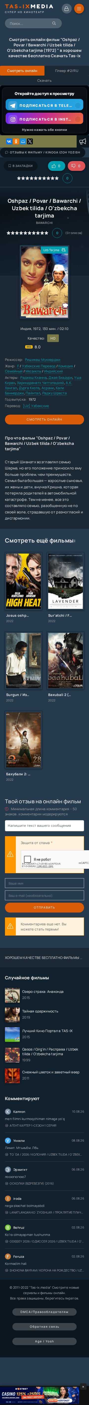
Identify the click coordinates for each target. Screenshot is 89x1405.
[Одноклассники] (16, 141)
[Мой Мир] (23, 141)
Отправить (44, 907)
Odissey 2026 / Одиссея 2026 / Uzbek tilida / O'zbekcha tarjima (47, 1241)
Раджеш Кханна (33, 377)
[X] (30, 141)
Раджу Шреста (54, 393)
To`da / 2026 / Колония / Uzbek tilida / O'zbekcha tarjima (47, 1154)
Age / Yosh (44, 1341)
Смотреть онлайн (44, 419)
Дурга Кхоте (29, 387)
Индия (26, 328)
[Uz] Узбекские (36, 405)
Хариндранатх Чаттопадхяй (40, 382)
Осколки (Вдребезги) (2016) (32, 1183)
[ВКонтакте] (9, 141)
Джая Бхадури (60, 377)
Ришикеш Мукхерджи (43, 359)
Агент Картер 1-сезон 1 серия (33, 1125)
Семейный (13, 371)
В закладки (23, 166)
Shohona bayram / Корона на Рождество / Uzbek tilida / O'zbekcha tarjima (47, 1270)
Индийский (53, 371)
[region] (44, 110)
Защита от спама (35, 842)
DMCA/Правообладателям (44, 1312)
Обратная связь (44, 1326)
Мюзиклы (33, 371)
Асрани (48, 387)
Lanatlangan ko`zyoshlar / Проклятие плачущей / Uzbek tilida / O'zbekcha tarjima (47, 1212)
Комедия (65, 366)
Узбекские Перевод (39, 366)
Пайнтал (33, 393)
